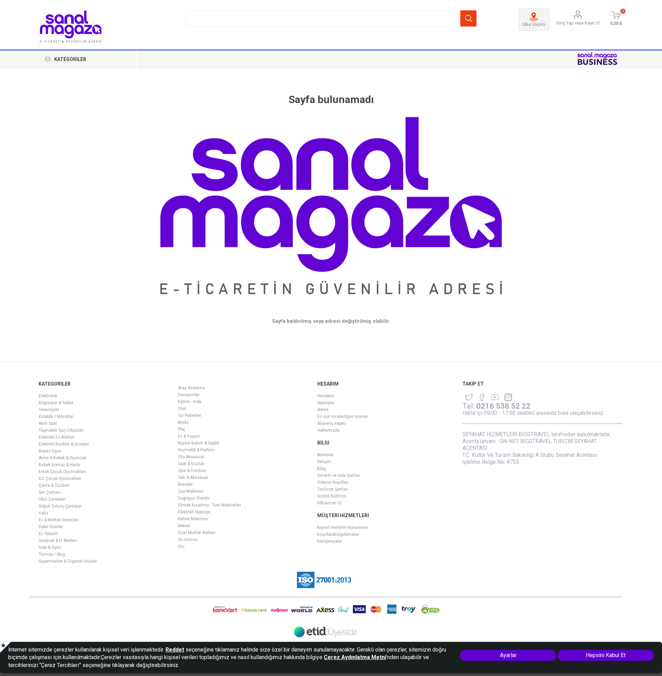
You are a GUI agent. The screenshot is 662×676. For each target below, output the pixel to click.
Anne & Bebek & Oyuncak (62, 457)
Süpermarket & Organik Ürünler (68, 561)
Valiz (43, 513)
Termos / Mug (52, 554)
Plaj (181, 429)
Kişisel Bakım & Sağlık (198, 443)
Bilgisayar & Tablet (56, 402)
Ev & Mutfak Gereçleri (59, 520)
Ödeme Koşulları (333, 482)
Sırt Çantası (50, 492)
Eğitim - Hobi (189, 401)
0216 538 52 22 (503, 406)
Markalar (325, 454)
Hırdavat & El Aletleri (58, 540)
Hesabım (325, 395)
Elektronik (48, 395)
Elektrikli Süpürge (194, 512)
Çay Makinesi (190, 491)
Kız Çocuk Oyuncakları (60, 478)
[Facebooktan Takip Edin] (482, 397)
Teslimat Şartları (332, 489)
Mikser (184, 525)
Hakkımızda (328, 430)
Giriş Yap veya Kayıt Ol (578, 22)
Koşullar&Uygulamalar (338, 534)
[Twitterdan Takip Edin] (468, 397)
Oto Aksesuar (191, 456)
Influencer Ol (329, 503)
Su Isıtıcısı (188, 539)
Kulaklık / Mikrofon (56, 416)
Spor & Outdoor (192, 470)
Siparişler (325, 402)
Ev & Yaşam (189, 436)
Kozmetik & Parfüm (196, 450)
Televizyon (49, 409)
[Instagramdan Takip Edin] (495, 397)
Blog (321, 468)
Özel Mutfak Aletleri (196, 532)
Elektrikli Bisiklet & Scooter (64, 444)
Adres (323, 409)
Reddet (175, 649)
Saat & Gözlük (191, 463)
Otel (182, 408)
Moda (183, 422)
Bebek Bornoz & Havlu (59, 464)
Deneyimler (189, 394)
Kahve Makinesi (193, 518)
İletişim (324, 461)
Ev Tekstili (48, 533)
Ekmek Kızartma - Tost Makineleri (209, 505)
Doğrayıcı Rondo (193, 498)
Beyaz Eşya (50, 451)
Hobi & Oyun (50, 547)
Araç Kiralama (191, 388)
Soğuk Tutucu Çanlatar (60, 506)
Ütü (181, 546)
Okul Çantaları (52, 499)
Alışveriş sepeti (331, 423)
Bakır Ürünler (51, 526)
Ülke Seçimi (533, 24)
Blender (185, 484)
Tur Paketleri (189, 415)
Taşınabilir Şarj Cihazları (61, 430)
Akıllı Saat (48, 423)
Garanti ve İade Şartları (338, 475)
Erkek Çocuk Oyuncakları (62, 471)
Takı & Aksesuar (193, 477)
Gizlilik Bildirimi (331, 496)
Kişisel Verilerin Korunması (342, 527)
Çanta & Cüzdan (54, 485)
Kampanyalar (329, 541)
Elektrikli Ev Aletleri (56, 437)
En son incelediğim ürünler (342, 416)
